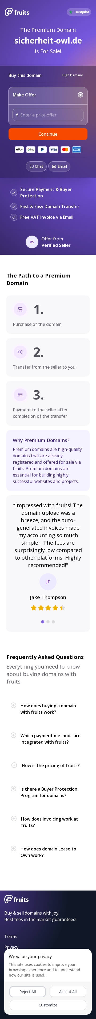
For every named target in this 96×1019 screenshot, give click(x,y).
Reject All (27, 991)
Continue (48, 134)
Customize (48, 1005)
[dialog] (48, 982)
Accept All (68, 991)
